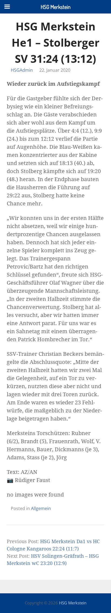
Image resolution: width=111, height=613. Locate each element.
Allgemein (41, 508)
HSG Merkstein (72, 602)
